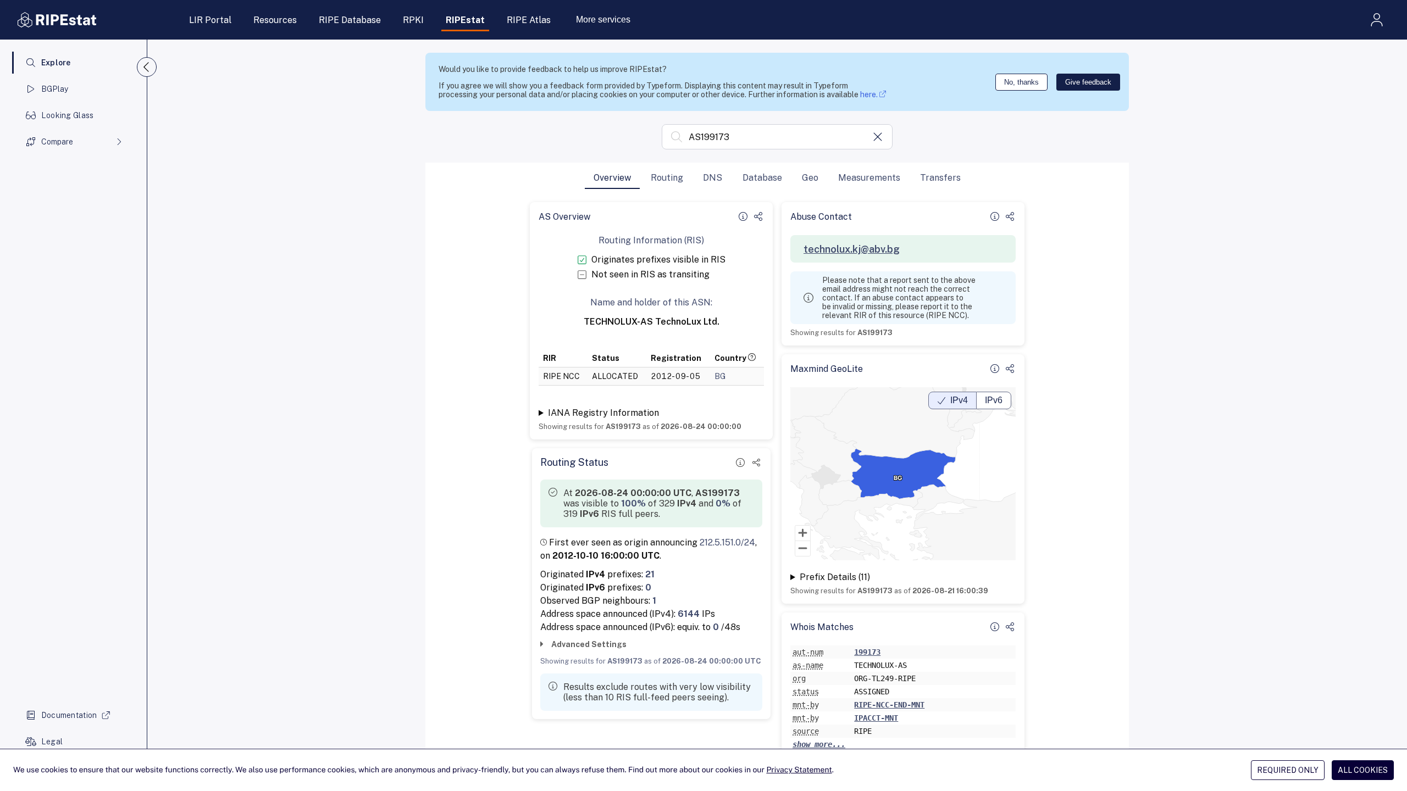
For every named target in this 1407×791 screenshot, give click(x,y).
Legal (52, 741)
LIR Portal (210, 20)
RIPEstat (465, 20)
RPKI (413, 20)
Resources (275, 20)
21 (650, 574)
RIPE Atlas (529, 20)
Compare (57, 141)
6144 (689, 614)
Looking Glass (67, 115)
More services (603, 19)
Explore (56, 62)
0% (723, 503)
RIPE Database (350, 20)
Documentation (69, 715)
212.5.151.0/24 (727, 542)
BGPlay (55, 89)
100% (633, 503)
